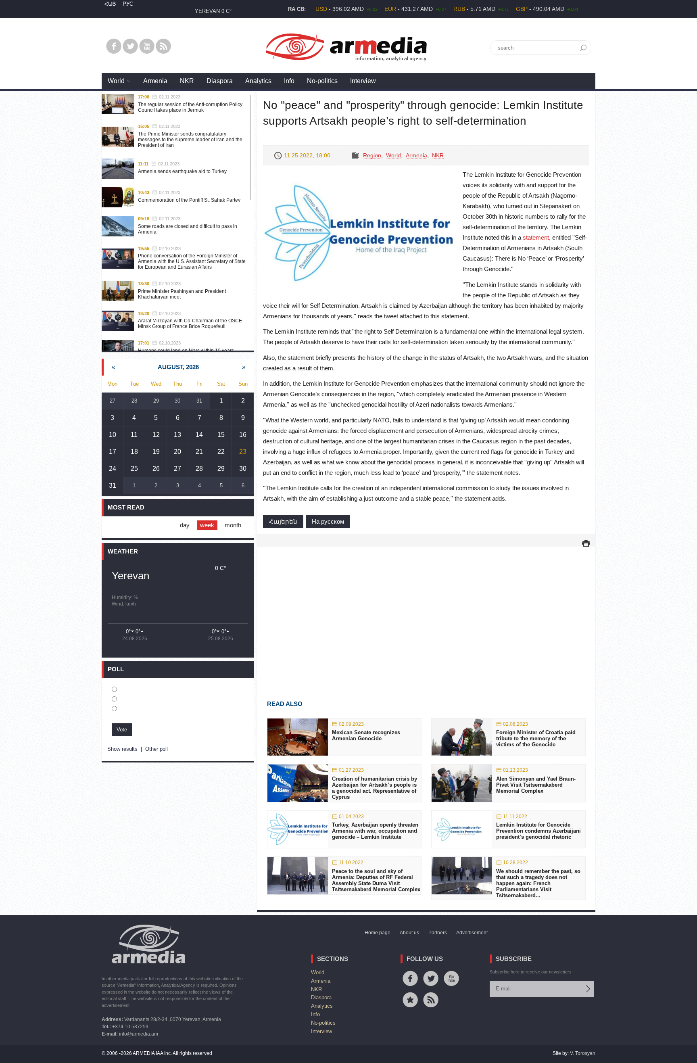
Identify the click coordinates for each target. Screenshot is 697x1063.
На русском (328, 521)
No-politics (322, 80)
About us (409, 933)
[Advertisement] (426, 611)
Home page (377, 933)
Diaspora (220, 80)
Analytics (258, 80)
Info (289, 80)
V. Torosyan (582, 1053)
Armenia (155, 80)
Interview (363, 80)
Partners (437, 933)
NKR (187, 80)
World (116, 80)
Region (372, 155)
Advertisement (472, 933)
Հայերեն (283, 521)
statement (536, 237)
